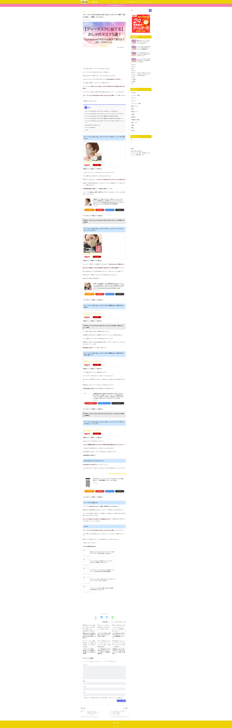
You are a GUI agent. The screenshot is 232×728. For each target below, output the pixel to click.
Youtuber (133, 92)
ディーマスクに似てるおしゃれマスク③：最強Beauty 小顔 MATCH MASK (101, 116)
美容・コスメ (134, 122)
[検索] (150, 10)
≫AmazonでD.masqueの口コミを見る (117, 473)
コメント (85, 664)
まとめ (86, 129)
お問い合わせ (131, 1)
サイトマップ (138, 1)
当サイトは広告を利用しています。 (116, 5)
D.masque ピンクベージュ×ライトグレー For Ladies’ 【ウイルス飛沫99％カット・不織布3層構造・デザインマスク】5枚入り (108, 479)
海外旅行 (133, 117)
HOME (117, 723)
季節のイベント (135, 111)
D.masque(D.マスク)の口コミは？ (92, 125)
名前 (84, 681)
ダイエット (133, 100)
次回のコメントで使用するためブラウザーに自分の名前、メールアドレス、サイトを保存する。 (103, 697)
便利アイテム (134, 106)
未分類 (132, 114)
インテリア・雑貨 (135, 95)
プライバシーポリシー (146, 1)
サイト (84, 692)
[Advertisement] (104, 59)
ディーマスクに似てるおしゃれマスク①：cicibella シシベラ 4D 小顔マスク (101, 111)
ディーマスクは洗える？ (90, 127)
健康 (132, 108)
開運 (132, 127)
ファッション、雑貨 (113, 621)
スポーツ (133, 98)
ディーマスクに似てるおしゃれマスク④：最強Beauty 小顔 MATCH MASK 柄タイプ (103, 118)
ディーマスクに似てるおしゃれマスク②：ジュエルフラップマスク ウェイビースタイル (104, 113)
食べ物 (132, 130)
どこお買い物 (93, 2)
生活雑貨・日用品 (122, 621)
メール (84, 686)
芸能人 (132, 125)
